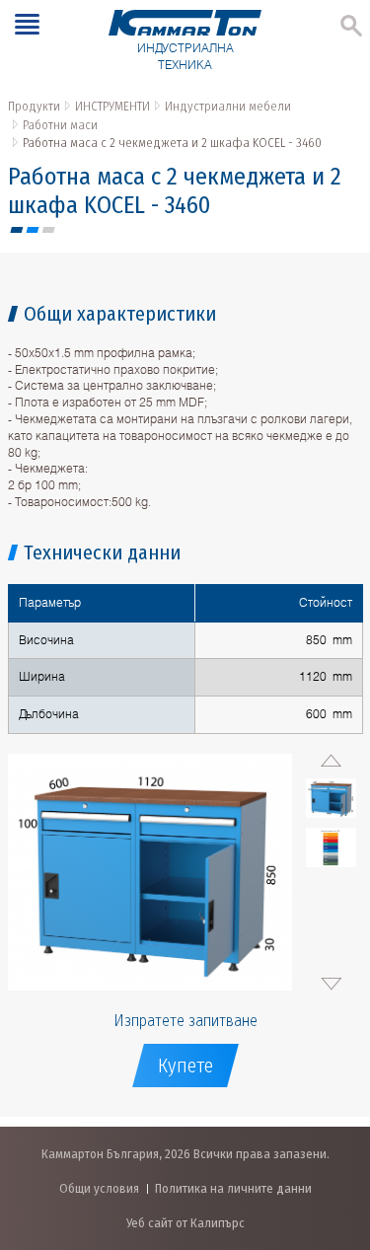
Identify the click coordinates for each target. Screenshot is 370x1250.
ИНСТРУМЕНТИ (112, 106)
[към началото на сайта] (335, 1131)
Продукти (34, 106)
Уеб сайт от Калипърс (185, 1222)
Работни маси (60, 124)
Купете (185, 1065)
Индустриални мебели (228, 106)
